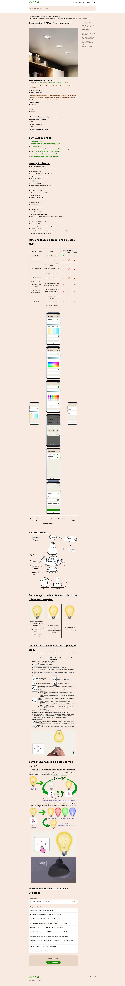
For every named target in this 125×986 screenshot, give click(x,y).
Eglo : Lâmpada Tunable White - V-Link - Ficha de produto (45, 914)
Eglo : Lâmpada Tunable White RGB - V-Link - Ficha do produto (47, 919)
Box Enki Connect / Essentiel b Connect (57, 83)
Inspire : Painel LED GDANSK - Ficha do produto (43, 946)
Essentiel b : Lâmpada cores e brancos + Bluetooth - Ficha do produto (49, 936)
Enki (30, 16)
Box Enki (42, 83)
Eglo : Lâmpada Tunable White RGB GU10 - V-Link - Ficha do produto (48, 923)
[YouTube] (90, 976)
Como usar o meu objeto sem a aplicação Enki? (45, 151)
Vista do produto (36, 146)
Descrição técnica (36, 141)
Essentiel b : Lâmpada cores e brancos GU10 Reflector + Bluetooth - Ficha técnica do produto (52, 941)
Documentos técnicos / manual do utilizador (45, 156)
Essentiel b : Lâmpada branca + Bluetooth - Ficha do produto (46, 927)
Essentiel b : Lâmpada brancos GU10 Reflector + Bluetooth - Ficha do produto (51, 932)
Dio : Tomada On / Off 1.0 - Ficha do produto (42, 910)
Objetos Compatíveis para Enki (39, 16)
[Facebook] (87, 976)
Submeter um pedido (53, 962)
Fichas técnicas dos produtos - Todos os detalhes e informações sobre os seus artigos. (51, 18)
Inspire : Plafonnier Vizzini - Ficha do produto (42, 951)
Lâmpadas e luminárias (54, 16)
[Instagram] (95, 976)
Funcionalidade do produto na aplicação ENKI (45, 144)
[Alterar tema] (94, 2)
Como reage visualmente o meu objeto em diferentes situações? (51, 149)
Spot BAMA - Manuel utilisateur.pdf (39, 901)
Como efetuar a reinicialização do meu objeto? (45, 154)
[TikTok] (93, 976)
